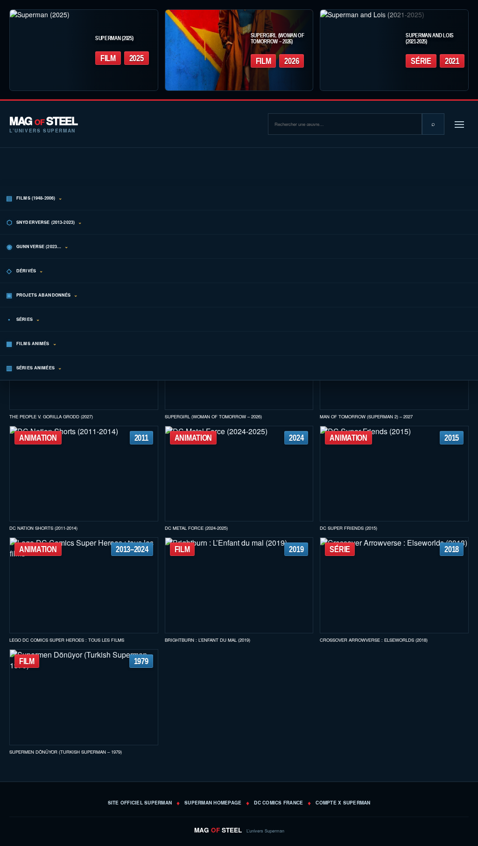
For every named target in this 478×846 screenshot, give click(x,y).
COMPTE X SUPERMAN (343, 802)
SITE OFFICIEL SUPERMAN (140, 802)
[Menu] (459, 124)
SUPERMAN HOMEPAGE (212, 802)
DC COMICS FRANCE (278, 802)
